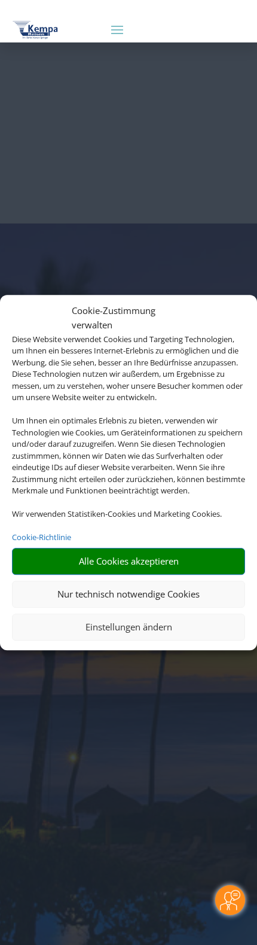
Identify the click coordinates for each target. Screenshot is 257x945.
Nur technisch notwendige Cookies (128, 594)
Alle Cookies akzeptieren (129, 561)
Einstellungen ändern (128, 627)
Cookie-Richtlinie (41, 537)
